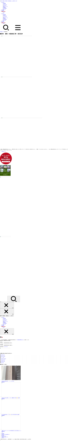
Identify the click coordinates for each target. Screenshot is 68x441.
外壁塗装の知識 (3, 361)
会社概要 (3, 433)
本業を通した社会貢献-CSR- (5, 434)
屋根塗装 (4, 15)
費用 (3, 12)
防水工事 (4, 20)
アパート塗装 (5, 16)
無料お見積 (2, 362)
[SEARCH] (6, 30)
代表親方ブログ (2, 31)
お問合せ (3, 437)
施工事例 (3, 435)
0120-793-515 (6, 346)
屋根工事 (4, 5)
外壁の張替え (5, 8)
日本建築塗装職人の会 (20, 339)
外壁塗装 (4, 3)
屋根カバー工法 (5, 6)
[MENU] (18, 30)
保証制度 (3, 10)
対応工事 (3, 2)
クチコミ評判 (2, 357)
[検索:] (3, 301)
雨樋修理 (4, 7)
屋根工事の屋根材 (3, 356)
